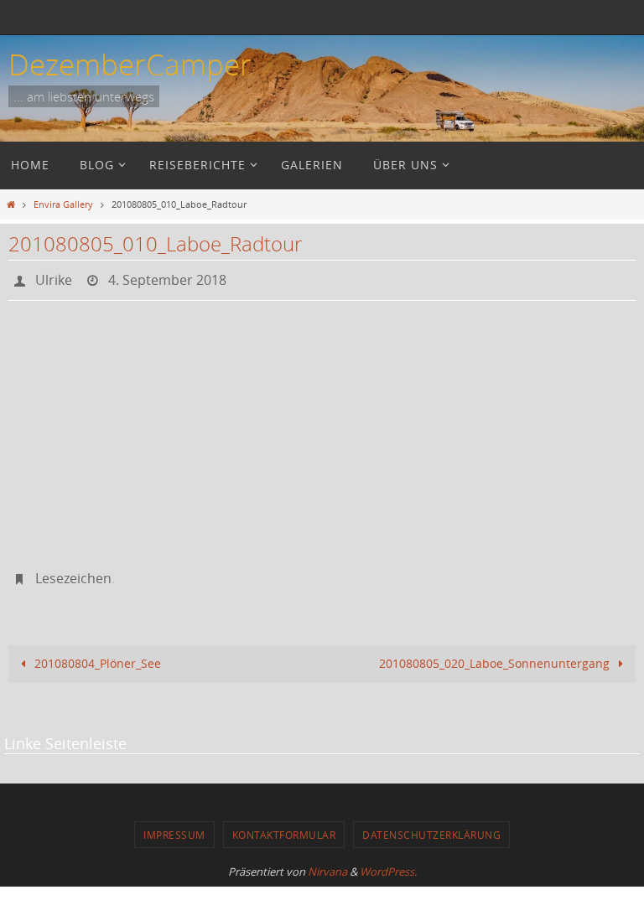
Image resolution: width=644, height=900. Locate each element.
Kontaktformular (284, 825)
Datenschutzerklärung (431, 825)
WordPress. (388, 862)
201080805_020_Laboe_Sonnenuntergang (496, 655)
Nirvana (327, 862)
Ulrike (53, 278)
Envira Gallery (63, 204)
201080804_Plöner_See (96, 655)
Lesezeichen (73, 572)
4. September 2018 (167, 278)
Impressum (174, 825)
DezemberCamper (130, 64)
